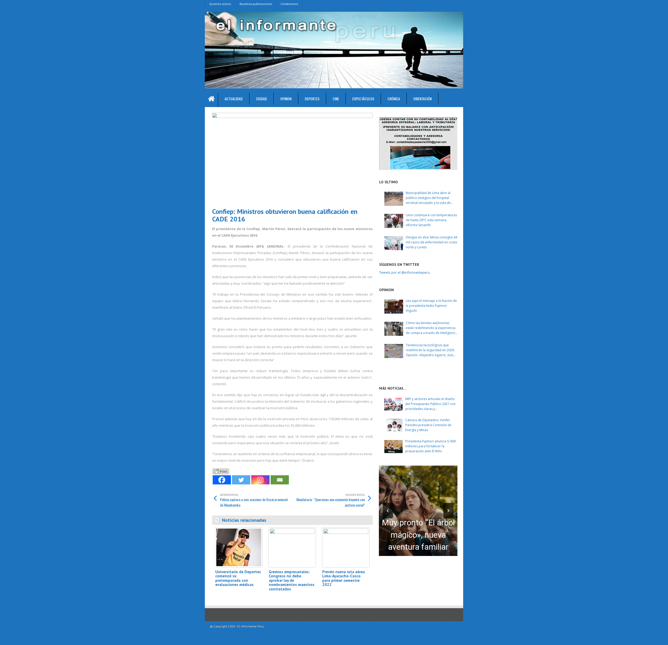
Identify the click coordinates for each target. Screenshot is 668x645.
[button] (388, 510)
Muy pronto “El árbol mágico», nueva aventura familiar (418, 535)
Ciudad (261, 98)
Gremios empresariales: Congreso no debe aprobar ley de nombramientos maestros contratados (291, 580)
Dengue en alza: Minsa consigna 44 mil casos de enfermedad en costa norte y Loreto (431, 242)
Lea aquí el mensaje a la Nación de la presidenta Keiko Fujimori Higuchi (431, 305)
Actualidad (234, 98)
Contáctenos (289, 4)
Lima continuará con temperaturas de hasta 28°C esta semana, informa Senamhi (431, 220)
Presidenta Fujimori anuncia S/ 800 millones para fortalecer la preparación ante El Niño (430, 446)
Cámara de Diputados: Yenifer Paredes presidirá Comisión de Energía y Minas (428, 425)
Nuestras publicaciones (256, 4)
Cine (336, 98)
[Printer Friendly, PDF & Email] (220, 470)
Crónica (393, 98)
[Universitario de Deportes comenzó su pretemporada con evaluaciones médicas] (238, 547)
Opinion (285, 98)
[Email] (280, 479)
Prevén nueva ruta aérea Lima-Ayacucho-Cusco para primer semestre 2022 (343, 578)
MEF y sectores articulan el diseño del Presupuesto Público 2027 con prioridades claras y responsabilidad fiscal (430, 404)
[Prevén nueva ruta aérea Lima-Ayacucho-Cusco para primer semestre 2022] (345, 547)
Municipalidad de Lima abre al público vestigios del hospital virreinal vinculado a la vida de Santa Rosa (428, 198)
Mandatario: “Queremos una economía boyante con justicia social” (330, 500)
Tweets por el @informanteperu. (405, 272)
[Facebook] (222, 479)
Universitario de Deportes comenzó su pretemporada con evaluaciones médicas (238, 578)
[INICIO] (211, 100)
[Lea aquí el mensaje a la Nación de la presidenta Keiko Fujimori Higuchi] (393, 307)
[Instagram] (260, 479)
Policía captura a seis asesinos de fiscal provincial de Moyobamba (254, 500)
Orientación (422, 98)
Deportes (312, 98)
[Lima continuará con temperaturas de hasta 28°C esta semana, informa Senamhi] (393, 221)
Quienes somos (220, 4)
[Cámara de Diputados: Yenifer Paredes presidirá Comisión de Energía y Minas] (393, 425)
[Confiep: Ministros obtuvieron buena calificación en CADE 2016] (292, 158)
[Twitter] (241, 479)
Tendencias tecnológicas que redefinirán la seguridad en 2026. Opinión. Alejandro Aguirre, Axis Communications (430, 350)
